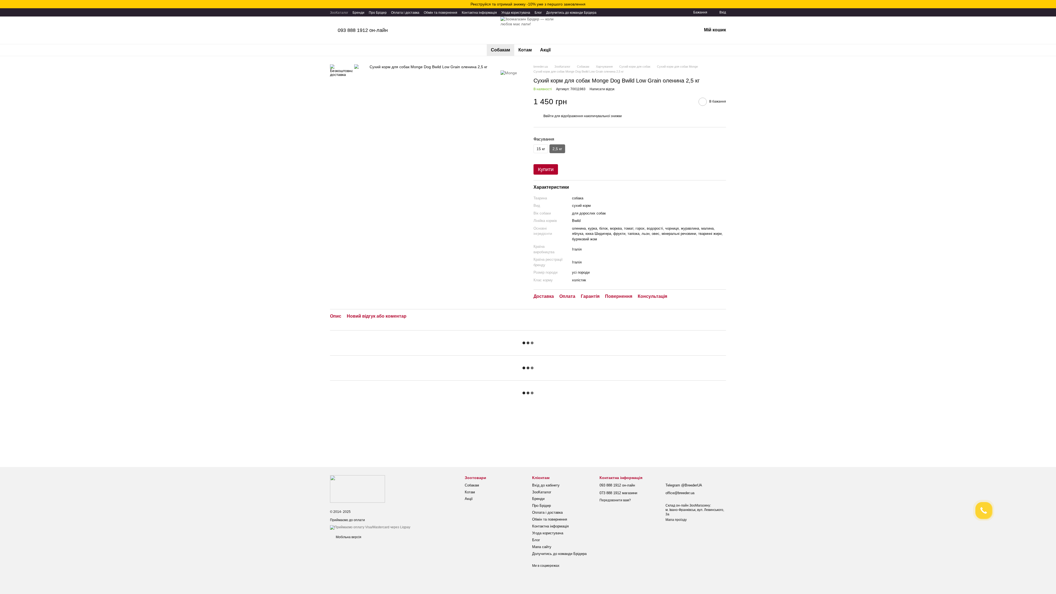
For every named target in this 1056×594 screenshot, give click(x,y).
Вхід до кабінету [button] (546, 485)
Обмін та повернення (440, 13)
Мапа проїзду (676, 520)
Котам (525, 50)
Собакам (500, 50)
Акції (545, 50)
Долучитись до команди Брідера (571, 13)
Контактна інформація (479, 13)
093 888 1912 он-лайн (363, 30)
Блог (538, 13)
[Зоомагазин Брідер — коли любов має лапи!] (357, 489)
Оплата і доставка (405, 13)
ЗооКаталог (339, 13)
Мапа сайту (541, 547)
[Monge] (508, 72)
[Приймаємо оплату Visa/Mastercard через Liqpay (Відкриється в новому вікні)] (370, 527)
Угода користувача (515, 13)
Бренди (358, 13)
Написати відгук (602, 89)
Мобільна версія (348, 537)
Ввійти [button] (548, 116)
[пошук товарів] (564, 50)
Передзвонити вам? (615, 500)
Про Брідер (378, 13)
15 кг (541, 149)
